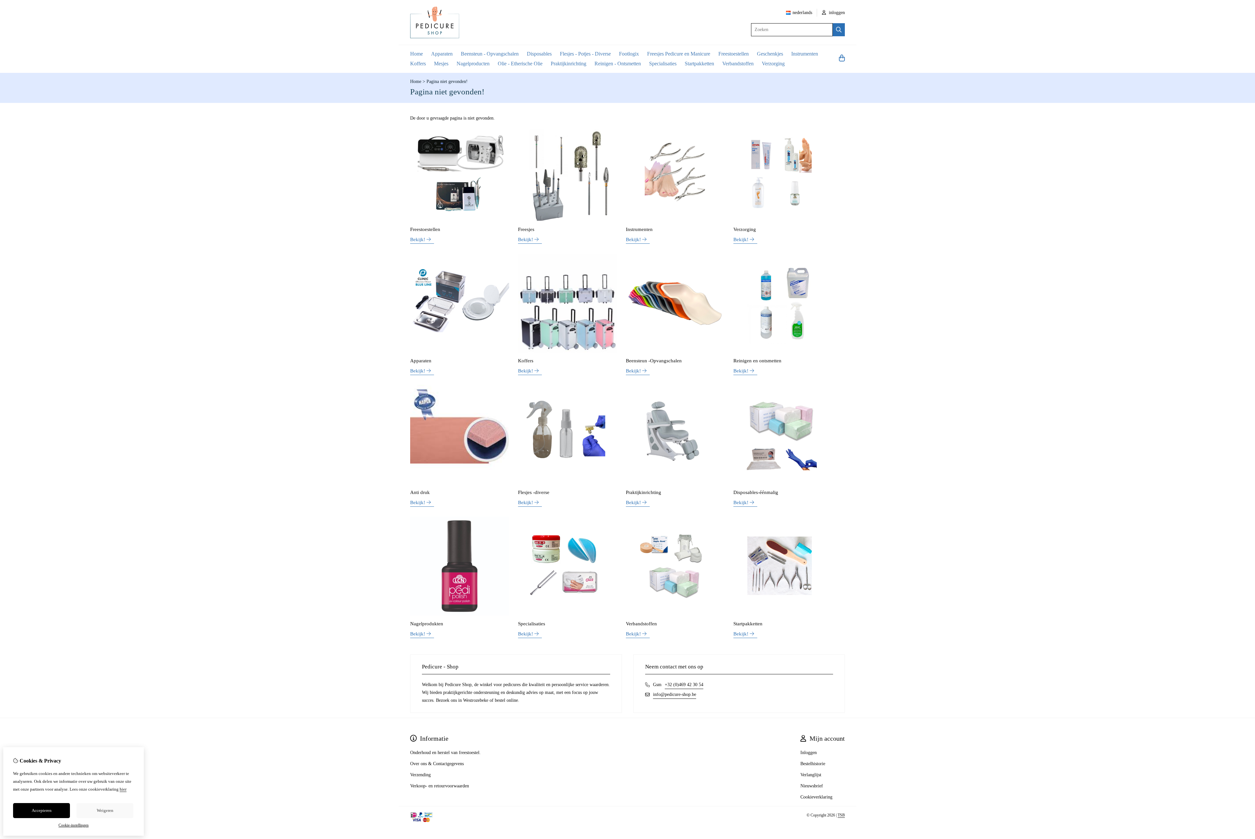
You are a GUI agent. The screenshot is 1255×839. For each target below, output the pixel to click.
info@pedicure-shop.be (674, 694)
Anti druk (420, 492)
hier (123, 789)
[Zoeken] (839, 29)
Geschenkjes (770, 54)
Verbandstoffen (738, 63)
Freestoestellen (733, 54)
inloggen (836, 12)
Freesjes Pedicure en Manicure (678, 54)
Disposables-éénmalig (755, 492)
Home (416, 54)
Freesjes (526, 229)
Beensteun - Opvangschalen (490, 54)
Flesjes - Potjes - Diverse (585, 54)
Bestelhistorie (812, 763)
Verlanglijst (810, 774)
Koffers (418, 63)
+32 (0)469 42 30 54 (684, 684)
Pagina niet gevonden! (447, 81)
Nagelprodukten (426, 623)
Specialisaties (663, 63)
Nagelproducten (473, 63)
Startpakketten (699, 63)
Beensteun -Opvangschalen (654, 360)
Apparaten (442, 54)
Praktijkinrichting (568, 63)
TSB (841, 815)
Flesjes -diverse (533, 492)
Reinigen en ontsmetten (757, 360)
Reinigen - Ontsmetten (617, 63)
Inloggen (808, 752)
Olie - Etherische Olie (520, 63)
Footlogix (629, 54)
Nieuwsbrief (811, 785)
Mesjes (441, 63)
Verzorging (773, 63)
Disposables (539, 54)
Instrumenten (804, 54)
